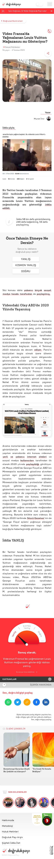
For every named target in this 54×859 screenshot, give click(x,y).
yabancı (28, 290)
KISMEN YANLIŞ (25, 265)
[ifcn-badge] (37, 819)
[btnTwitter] (17, 702)
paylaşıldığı (32, 464)
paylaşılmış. (43, 293)
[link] (16, 819)
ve (12, 456)
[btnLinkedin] (46, 702)
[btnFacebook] (36, 702)
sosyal (47, 290)
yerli (5, 456)
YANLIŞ (25, 259)
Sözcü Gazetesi (35, 518)
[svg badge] (47, 819)
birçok (38, 290)
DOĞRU (25, 271)
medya (6, 293)
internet (31, 456)
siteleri (43, 456)
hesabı (15, 293)
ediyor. (38, 349)
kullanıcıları (27, 460)
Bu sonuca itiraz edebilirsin (25, 672)
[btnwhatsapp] (8, 702)
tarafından (26, 293)
